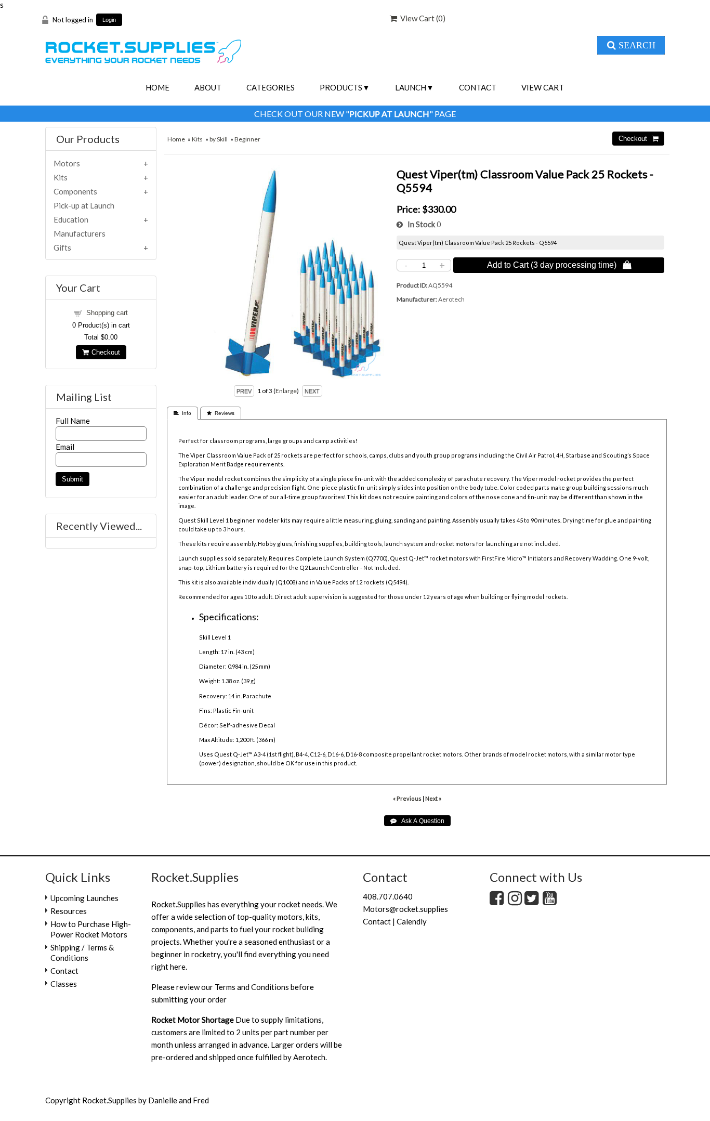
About (207, 87)
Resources (68, 911)
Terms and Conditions (252, 987)
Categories (270, 87)
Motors (67, 163)
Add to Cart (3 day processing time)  (559, 264)
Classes (63, 983)
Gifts (62, 247)
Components (75, 191)
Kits (197, 139)
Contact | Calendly (395, 921)
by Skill (218, 139)
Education (71, 219)
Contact (477, 87)
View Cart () (421, 18)
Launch (410, 87)
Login (109, 20)
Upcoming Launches (84, 898)
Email (65, 446)
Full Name (73, 420)
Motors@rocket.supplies (405, 909)
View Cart (542, 87)
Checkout (104, 352)
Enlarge (286, 391)
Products (341, 87)
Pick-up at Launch (84, 205)
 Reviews (220, 413)
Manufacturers (80, 233)
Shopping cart (107, 313)
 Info (182, 413)
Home (157, 87)
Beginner (247, 139)
